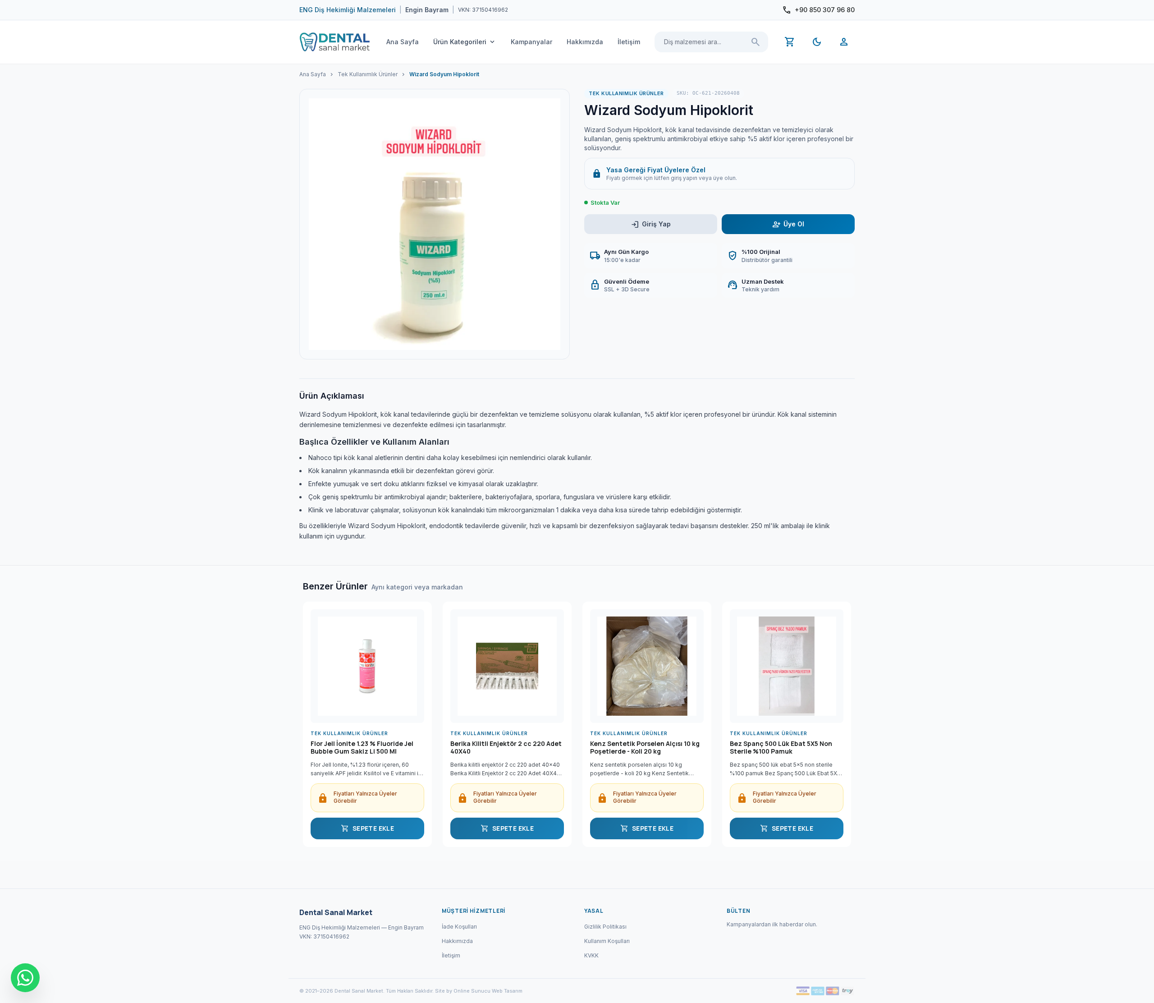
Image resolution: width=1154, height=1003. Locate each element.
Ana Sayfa (402, 42)
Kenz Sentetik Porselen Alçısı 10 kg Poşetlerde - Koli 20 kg (645, 748)
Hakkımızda (585, 42)
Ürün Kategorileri (464, 42)
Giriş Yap (651, 224)
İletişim (629, 42)
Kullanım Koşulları (607, 941)
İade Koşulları (459, 926)
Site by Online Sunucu (462, 991)
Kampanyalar (531, 42)
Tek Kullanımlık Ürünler (368, 74)
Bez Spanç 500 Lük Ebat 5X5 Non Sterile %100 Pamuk (781, 748)
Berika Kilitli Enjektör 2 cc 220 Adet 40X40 (506, 748)
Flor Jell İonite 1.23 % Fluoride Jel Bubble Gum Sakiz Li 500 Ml (362, 748)
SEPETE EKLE (367, 828)
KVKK (591, 955)
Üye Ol (788, 224)
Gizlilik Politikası (605, 926)
